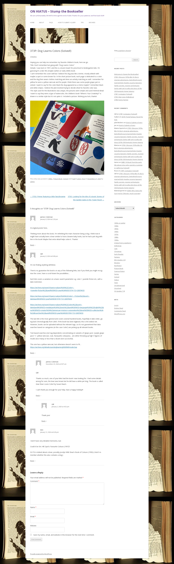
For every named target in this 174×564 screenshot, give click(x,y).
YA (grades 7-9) (119, 291)
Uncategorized (119, 285)
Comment (34, 481)
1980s (116, 237)
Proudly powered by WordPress (41, 554)
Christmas (117, 251)
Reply (32, 245)
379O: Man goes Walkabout (124, 97)
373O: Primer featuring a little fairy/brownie (47, 196)
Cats (115, 249)
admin (32, 182)
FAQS (51, 23)
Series (116, 274)
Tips (82, 23)
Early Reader (118, 254)
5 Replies (33, 57)
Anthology (117, 246)
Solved (65, 179)
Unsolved (117, 288)
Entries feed (118, 308)
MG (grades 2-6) (119, 260)
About (41, 23)
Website (33, 525)
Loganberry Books (124, 51)
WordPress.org (119, 314)
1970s (116, 234)
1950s (116, 229)
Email (33, 516)
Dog (83, 179)
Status (116, 280)
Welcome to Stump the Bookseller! (126, 74)
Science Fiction (119, 271)
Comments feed (120, 311)
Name (33, 507)
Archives (92, 23)
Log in (116, 305)
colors (79, 179)
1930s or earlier (119, 223)
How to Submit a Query (67, 23)
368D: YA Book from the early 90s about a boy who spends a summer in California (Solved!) (128, 165)
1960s (116, 231)
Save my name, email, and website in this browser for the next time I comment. (63, 535)
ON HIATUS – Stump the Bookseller (56, 11)
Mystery (117, 263)
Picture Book (57, 179)
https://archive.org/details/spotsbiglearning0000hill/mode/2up (53, 347)
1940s (116, 226)
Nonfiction (118, 266)
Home (32, 23)
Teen (116, 283)
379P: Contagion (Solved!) (123, 94)
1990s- (50, 179)
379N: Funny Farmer (121, 100)
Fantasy (117, 257)
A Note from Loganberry (122, 243)
